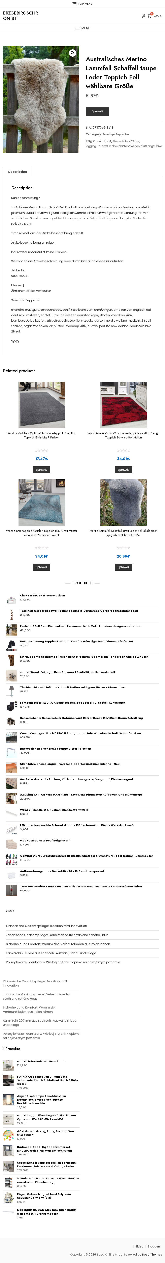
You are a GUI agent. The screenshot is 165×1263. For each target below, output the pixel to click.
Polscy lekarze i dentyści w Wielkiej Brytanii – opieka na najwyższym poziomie (63, 962)
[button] (82, 28)
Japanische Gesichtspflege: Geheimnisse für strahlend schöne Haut (57, 935)
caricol (100, 141)
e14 (109, 141)
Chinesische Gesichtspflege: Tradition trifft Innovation (46, 926)
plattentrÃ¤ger (129, 146)
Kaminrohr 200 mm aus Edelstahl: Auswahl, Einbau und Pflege (51, 953)
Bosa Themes (152, 1255)
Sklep (139, 1246)
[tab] (17, 172)
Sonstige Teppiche (116, 134)
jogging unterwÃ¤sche (101, 146)
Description (17, 172)
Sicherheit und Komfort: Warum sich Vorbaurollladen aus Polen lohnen (58, 944)
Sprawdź (97, 111)
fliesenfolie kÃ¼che (126, 141)
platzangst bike (151, 146)
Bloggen (154, 1246)
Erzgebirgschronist (20, 15)
